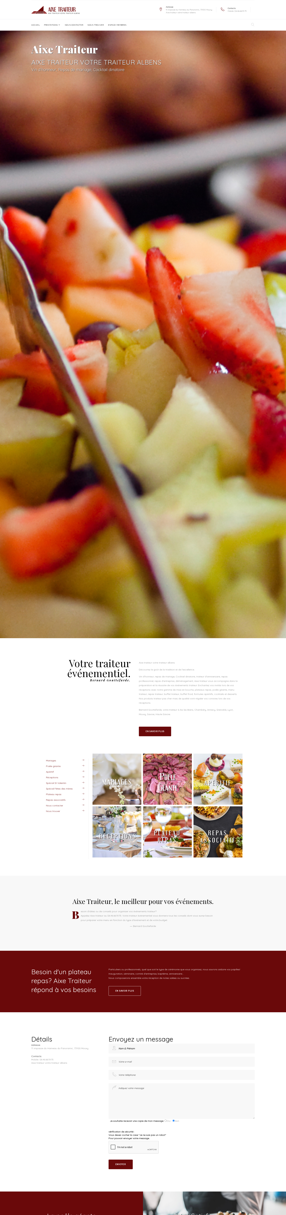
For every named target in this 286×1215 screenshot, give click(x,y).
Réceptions (52, 777)
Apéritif (50, 771)
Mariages (51, 760)
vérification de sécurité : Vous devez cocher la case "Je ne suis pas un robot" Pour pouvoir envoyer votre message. (137, 1135)
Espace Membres (117, 25)
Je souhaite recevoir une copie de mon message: (136, 1120)
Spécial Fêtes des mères (59, 788)
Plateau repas (53, 794)
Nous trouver (96, 25)
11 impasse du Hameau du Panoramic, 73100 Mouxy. (189, 9)
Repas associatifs (56, 799)
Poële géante (53, 766)
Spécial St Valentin (56, 783)
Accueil (35, 25)
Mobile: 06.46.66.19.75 (237, 11)
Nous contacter (74, 25)
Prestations (51, 25)
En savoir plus (155, 731)
